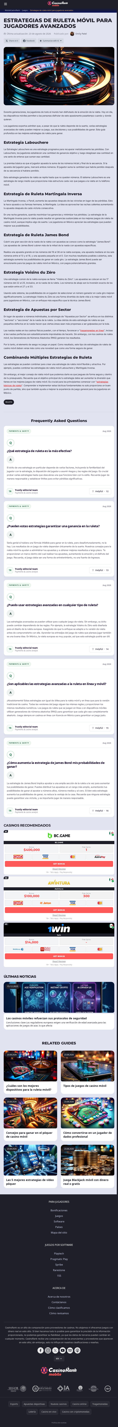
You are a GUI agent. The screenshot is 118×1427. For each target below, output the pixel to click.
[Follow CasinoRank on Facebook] (40, 1350)
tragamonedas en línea (92, 330)
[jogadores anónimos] (63, 1389)
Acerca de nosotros (59, 1296)
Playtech (59, 1253)
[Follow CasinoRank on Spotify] (70, 1350)
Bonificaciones (59, 1210)
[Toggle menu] (5, 4)
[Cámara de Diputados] (41, 1389)
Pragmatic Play (59, 1259)
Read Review (59, 868)
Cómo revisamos (59, 1313)
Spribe (59, 1264)
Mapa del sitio (59, 1232)
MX (57, 1358)
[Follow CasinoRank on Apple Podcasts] (77, 1350)
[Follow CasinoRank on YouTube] (63, 1350)
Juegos (59, 1216)
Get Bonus (59, 864)
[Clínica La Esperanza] (93, 1389)
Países (59, 1227)
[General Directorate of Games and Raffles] (16, 1389)
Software (59, 1221)
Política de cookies (59, 1422)
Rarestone (59, 1270)
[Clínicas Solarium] (80, 1389)
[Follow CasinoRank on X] (55, 1350)
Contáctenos (59, 1302)
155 (59, 1275)
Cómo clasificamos (59, 1307)
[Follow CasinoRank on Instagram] (48, 1350)
